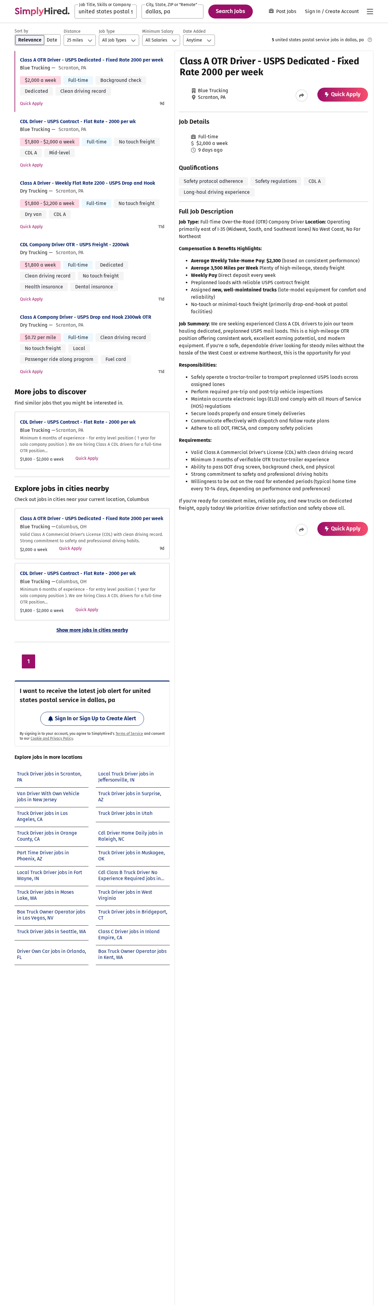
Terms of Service (129, 734)
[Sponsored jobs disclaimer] (369, 39)
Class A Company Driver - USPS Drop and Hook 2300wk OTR (85, 317)
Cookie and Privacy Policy (52, 738)
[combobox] (106, 11)
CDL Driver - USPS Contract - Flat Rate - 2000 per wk (78, 121)
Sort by (21, 31)
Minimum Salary (157, 31)
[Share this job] (302, 95)
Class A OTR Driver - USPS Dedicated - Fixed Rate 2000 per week (91, 60)
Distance (72, 31)
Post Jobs (286, 11)
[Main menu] (369, 11)
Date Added (194, 31)
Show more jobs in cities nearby (92, 630)
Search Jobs (230, 11)
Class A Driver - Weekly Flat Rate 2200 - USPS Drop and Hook (87, 183)
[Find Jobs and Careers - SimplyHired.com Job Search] (42, 11)
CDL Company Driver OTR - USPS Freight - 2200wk (74, 244)
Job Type (107, 31)
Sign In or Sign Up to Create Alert (95, 718)
